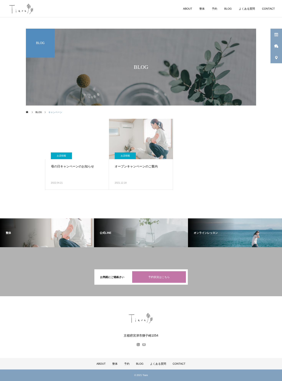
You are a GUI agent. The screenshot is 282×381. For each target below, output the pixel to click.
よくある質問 (247, 8)
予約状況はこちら (159, 277)
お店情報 (61, 155)
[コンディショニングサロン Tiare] (141, 318)
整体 (202, 8)
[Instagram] (138, 344)
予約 (214, 8)
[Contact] (144, 344)
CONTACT (268, 8)
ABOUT (187, 8)
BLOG (228, 8)
